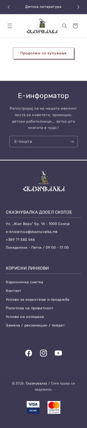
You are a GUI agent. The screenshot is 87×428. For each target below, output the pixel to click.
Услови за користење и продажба (38, 299)
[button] (9, 25)
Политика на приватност (29, 308)
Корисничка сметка (24, 282)
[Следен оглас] (78, 7)
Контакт (13, 290)
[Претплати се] (72, 141)
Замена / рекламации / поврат (35, 325)
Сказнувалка (36, 383)
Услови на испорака (25, 316)
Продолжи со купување (43, 53)
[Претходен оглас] (9, 7)
